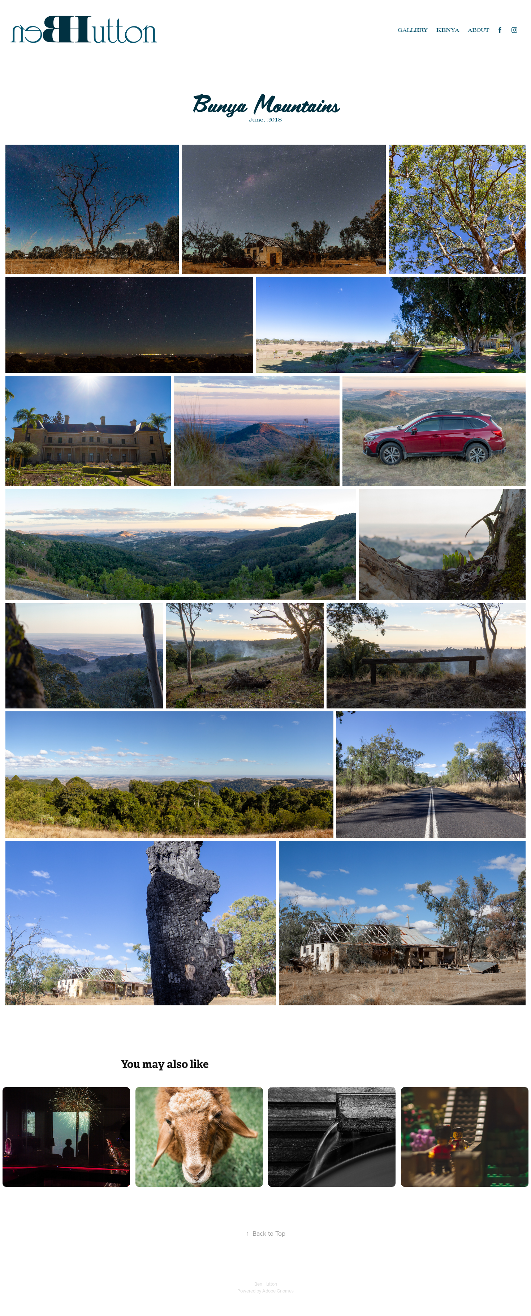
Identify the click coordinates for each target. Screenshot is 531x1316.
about (478, 30)
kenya (447, 30)
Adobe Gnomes (278, 1290)
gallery (413, 30)
